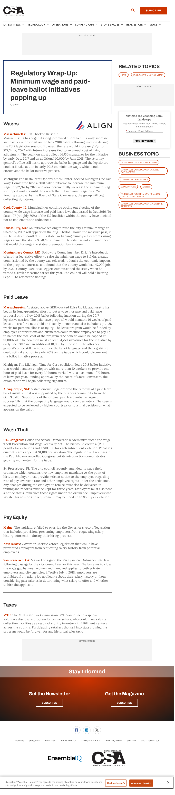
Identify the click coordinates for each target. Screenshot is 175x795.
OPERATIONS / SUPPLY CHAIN (148, 74)
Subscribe (153, 10)
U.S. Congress (13, 440)
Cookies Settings (150, 741)
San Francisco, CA (16, 560)
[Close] (168, 782)
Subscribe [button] (49, 702)
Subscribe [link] (34, 741)
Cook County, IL (14, 207)
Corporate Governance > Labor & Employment (140, 170)
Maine (8, 527)
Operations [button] (60, 24)
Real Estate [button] (134, 24)
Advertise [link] (50, 741)
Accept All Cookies (141, 783)
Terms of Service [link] (90, 741)
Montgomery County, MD (22, 252)
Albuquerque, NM (16, 389)
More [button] (153, 24)
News (124, 74)
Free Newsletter (144, 140)
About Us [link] (19, 741)
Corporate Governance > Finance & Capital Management (141, 195)
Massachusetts (14, 134)
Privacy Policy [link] (68, 741)
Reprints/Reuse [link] (113, 741)
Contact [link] (131, 741)
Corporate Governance (134, 179)
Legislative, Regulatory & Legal (139, 162)
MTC (7, 615)
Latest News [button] (12, 24)
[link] (77, 730)
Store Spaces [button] (110, 24)
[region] (87, 783)
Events (146, 186)
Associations (128, 186)
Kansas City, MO (15, 228)
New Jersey (11, 544)
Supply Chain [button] (84, 24)
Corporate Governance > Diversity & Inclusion (141, 204)
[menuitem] (15, 24)
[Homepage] (13, 11)
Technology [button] (36, 24)
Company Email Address (139, 131)
